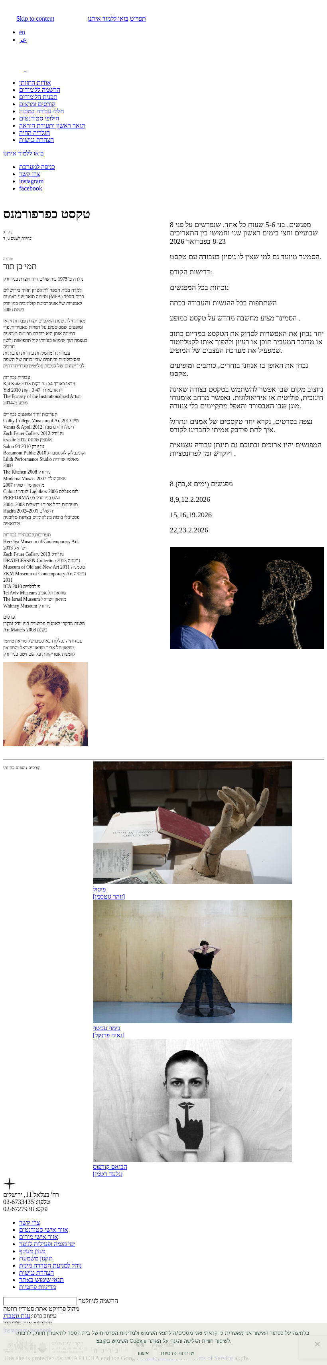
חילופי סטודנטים (39, 118)
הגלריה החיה (34, 132)
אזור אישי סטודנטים (43, 1229)
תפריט (138, 18)
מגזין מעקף (32, 1251)
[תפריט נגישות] (22, 69)
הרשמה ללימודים (39, 89)
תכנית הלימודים (38, 96)
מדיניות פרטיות (37, 1286)
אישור (142, 1353)
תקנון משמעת (36, 1258)
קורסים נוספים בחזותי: (22, 767)
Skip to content (35, 18)
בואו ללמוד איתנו (108, 18)
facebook (30, 188)
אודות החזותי (35, 82)
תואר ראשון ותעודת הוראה (52, 125)
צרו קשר (29, 174)
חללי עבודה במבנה (41, 111)
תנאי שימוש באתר (41, 1279)
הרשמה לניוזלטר (98, 1300)
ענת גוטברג (16, 1316)
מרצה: (8, 258)
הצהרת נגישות (36, 139)
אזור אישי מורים (38, 1236)
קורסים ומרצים (37, 104)
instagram (31, 181)
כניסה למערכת (37, 166)
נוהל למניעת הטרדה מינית (50, 1265)
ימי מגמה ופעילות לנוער (47, 1244)
